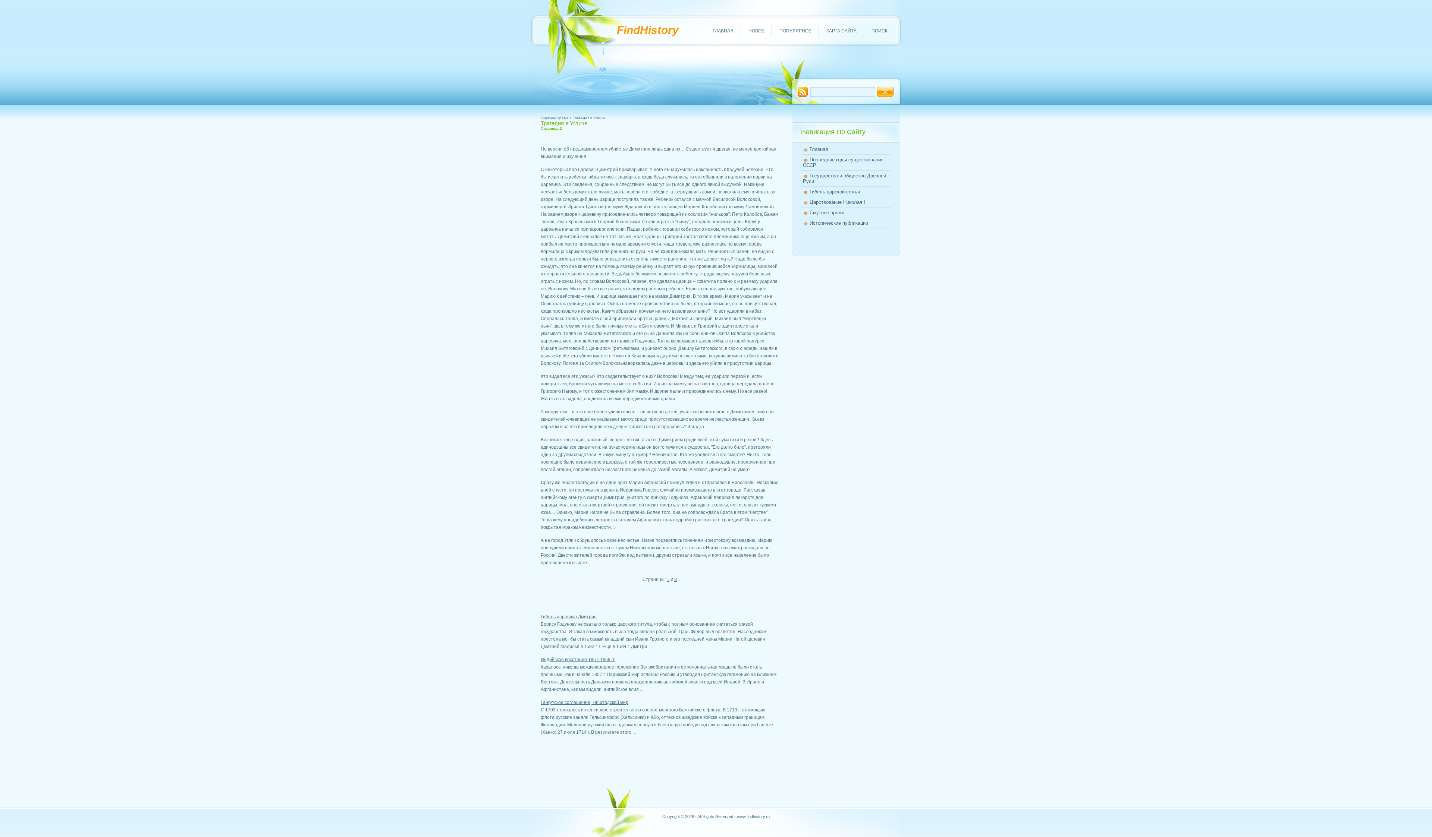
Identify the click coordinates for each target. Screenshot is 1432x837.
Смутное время (554, 118)
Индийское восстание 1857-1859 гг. (578, 659)
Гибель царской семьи (835, 192)
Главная (723, 31)
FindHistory (648, 30)
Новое (756, 31)
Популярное (795, 31)
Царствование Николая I (837, 202)
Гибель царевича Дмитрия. (569, 616)
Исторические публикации (839, 223)
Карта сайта (841, 31)
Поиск (880, 31)
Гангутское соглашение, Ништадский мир (584, 702)
